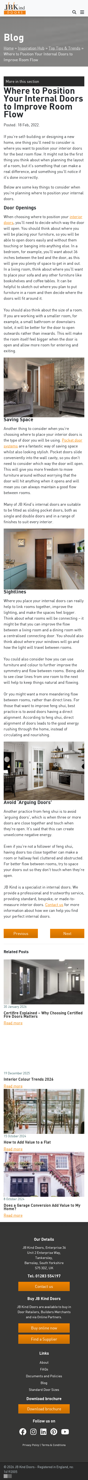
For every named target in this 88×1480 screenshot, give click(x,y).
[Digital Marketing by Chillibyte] (8, 1476)
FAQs (44, 1369)
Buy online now (44, 1328)
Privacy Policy (30, 1445)
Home (9, 48)
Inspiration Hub (31, 48)
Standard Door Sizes (44, 1389)
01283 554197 (48, 1276)
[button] (44, 81)
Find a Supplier (44, 1339)
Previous (20, 933)
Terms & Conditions (54, 1445)
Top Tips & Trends (64, 48)
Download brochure (44, 1408)
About (44, 1362)
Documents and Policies (44, 1376)
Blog (44, 1383)
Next (67, 933)
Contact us (54, 904)
